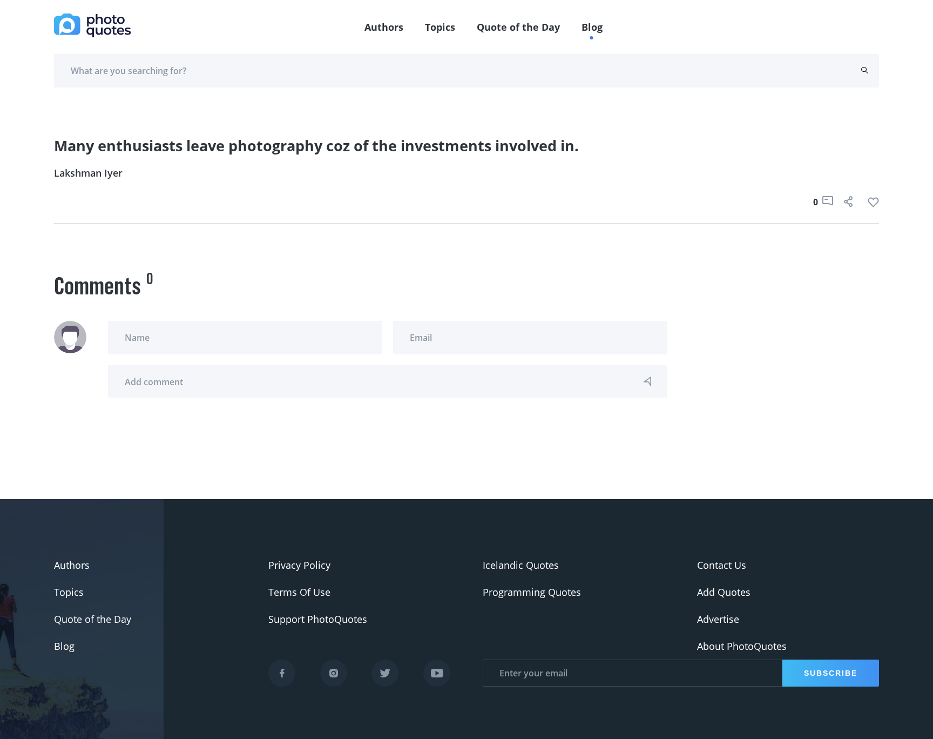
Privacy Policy (299, 565)
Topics (440, 27)
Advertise (718, 619)
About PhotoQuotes (742, 646)
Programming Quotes (532, 592)
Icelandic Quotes (521, 565)
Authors (383, 27)
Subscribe (830, 673)
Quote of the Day (518, 27)
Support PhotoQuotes (317, 619)
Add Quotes (724, 592)
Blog (592, 27)
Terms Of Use (299, 592)
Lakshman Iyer (88, 172)
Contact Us (721, 565)
